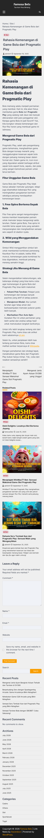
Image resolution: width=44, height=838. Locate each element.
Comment (7, 578)
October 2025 (8, 775)
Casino (5, 803)
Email (5, 623)
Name (5, 611)
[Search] (40, 12)
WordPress (7, 834)
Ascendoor (16, 832)
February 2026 (8, 757)
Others (5, 808)
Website (6, 635)
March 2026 (7, 753)
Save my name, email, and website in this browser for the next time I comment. (23, 649)
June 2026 (6, 740)
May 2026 (6, 744)
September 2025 (9, 780)
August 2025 (7, 784)
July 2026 (6, 735)
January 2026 (8, 762)
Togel (4, 821)
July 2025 (6, 788)
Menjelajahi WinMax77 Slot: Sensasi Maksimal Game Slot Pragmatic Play (19, 481)
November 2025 (9, 771)
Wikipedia (34, 346)
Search (5, 667)
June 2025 (6, 793)
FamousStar (8, 432)
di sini (21, 335)
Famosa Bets (22, 4)
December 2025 (9, 766)
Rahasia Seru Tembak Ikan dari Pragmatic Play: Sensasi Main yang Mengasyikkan (19, 538)
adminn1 (8, 54)
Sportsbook (7, 817)
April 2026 (6, 749)
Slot (7, 35)
